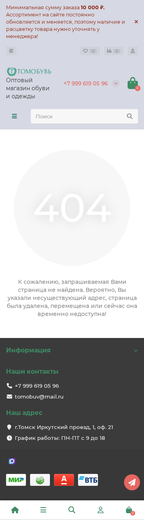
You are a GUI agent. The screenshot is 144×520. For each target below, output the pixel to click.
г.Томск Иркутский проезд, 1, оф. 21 (64, 427)
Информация (28, 350)
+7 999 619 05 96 (86, 83)
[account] (133, 51)
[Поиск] (130, 116)
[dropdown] (11, 51)
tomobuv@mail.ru (39, 396)
